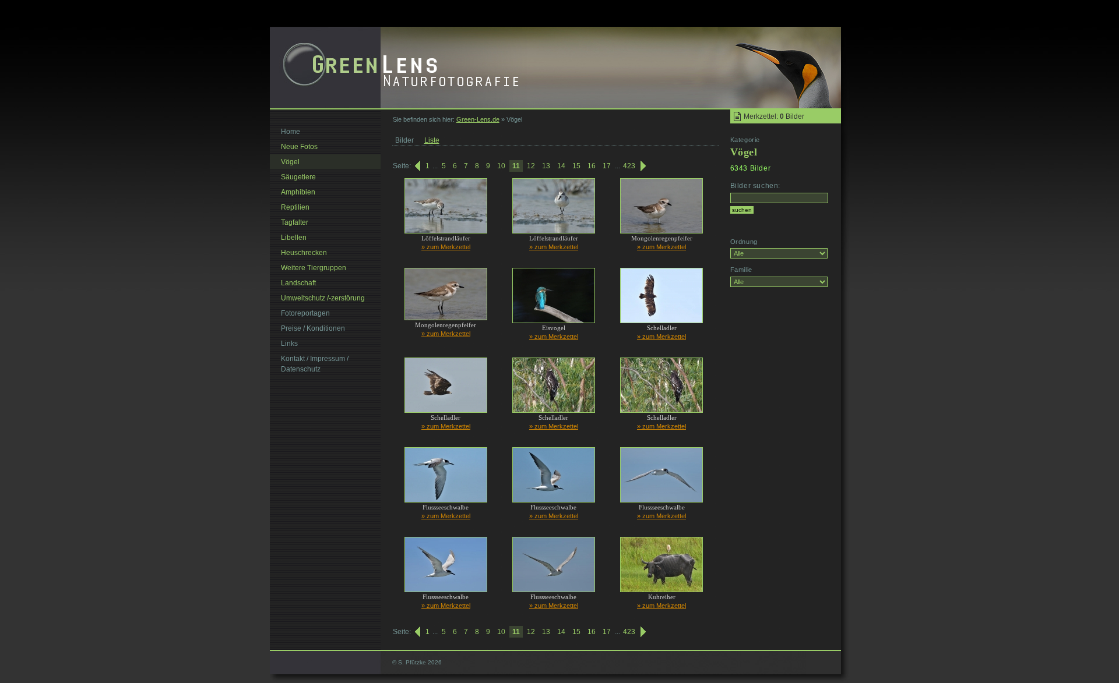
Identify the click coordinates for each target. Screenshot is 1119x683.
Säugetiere (298, 177)
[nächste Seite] (644, 166)
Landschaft (298, 283)
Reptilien (295, 207)
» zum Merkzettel (445, 246)
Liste (431, 140)
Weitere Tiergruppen (313, 268)
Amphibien (298, 192)
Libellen (294, 237)
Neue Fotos (299, 147)
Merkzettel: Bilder (774, 116)
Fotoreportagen (305, 313)
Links (289, 343)
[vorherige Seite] (416, 166)
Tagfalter (294, 222)
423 (629, 166)
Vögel (290, 162)
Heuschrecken (304, 253)
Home (290, 132)
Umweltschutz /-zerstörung (323, 298)
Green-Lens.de (477, 119)
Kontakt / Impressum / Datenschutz (315, 364)
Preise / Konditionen (313, 328)
